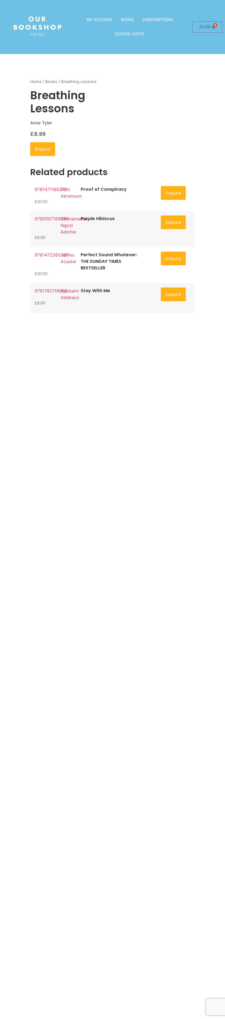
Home (36, 81)
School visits (129, 34)
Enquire (42, 149)
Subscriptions (157, 19)
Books (127, 19)
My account (99, 19)
